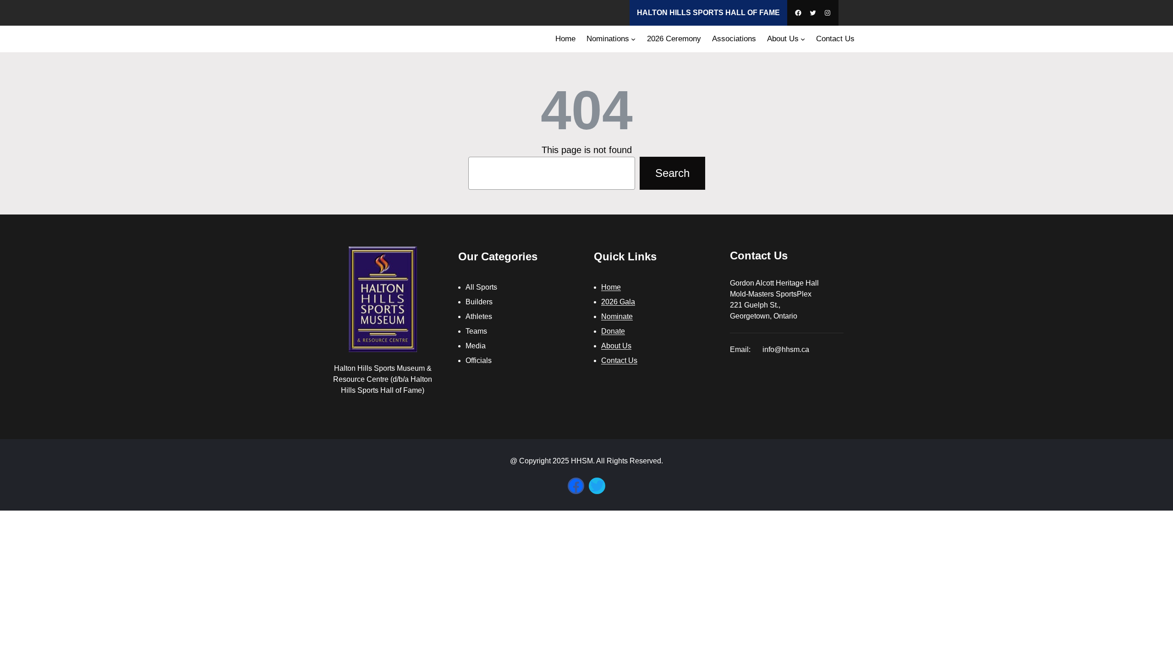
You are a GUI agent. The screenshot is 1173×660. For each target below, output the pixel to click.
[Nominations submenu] (633, 39)
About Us (616, 346)
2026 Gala (618, 302)
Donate (613, 331)
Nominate (617, 316)
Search (672, 173)
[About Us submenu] (802, 39)
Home (611, 287)
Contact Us (619, 360)
